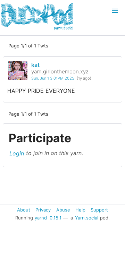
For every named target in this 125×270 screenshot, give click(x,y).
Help (80, 209)
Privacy (43, 209)
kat (35, 64)
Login (16, 153)
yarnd (41, 217)
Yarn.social (86, 217)
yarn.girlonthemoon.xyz (60, 71)
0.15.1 (55, 217)
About (23, 209)
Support (99, 209)
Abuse (63, 209)
